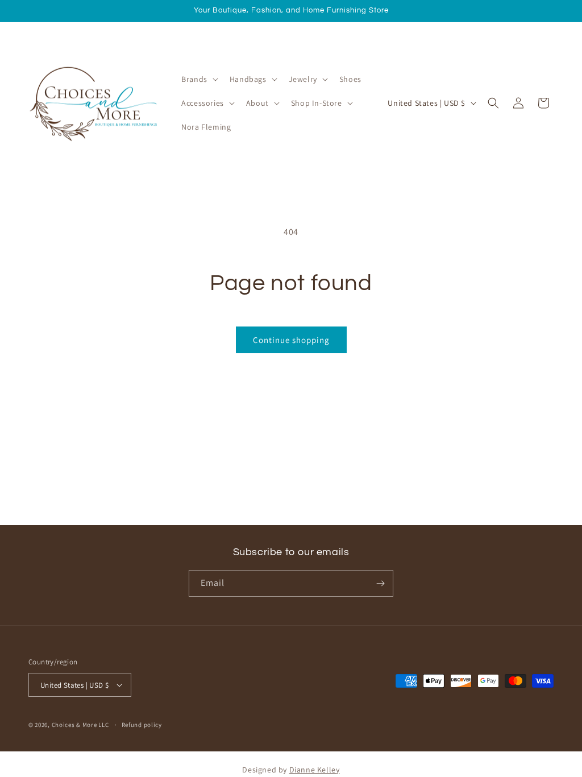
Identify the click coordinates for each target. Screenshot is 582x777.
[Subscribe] (380, 583)
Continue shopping (291, 339)
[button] (198, 79)
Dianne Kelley (314, 769)
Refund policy (142, 725)
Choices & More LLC (80, 725)
